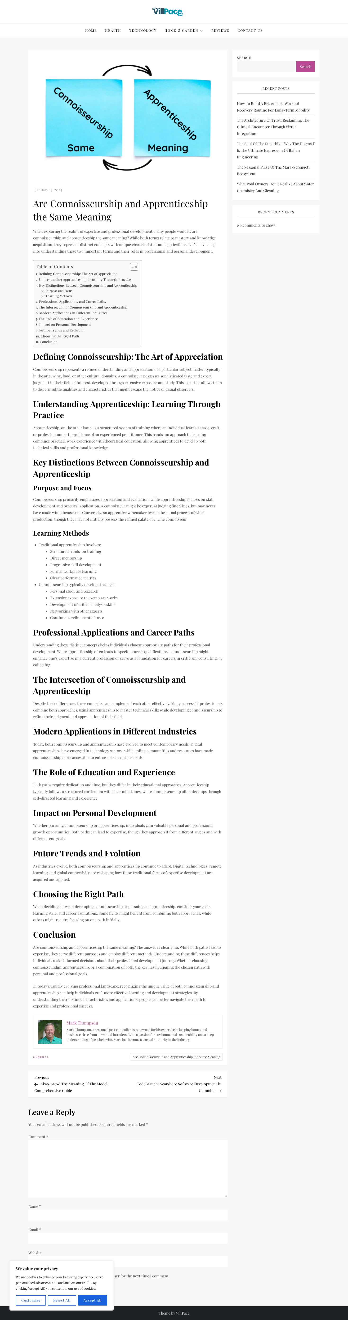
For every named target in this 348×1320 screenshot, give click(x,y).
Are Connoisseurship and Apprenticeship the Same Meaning (176, 1057)
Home (91, 30)
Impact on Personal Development (65, 324)
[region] (61, 1286)
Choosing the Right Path (60, 336)
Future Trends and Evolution (62, 330)
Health (113, 30)
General (41, 1057)
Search (244, 57)
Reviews (220, 30)
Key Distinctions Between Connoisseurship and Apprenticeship (88, 285)
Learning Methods (59, 296)
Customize (30, 1300)
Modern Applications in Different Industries (73, 312)
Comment (38, 1136)
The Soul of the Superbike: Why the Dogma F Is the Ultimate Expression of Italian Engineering (276, 150)
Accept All (93, 1300)
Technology (142, 30)
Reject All (62, 1300)
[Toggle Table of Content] (131, 267)
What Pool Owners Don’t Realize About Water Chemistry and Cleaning (275, 187)
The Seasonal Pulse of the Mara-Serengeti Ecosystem (273, 170)
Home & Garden (181, 30)
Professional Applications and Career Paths (72, 301)
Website (35, 1252)
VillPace (183, 1313)
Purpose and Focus (59, 291)
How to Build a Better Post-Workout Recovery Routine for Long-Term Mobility (273, 106)
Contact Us (250, 30)
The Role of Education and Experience (68, 318)
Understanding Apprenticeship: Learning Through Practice (85, 279)
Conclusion (49, 341)
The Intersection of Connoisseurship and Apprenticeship (83, 307)
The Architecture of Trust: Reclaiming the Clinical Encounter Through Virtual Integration (273, 127)
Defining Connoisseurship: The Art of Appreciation (78, 273)
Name (34, 1206)
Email (34, 1229)
